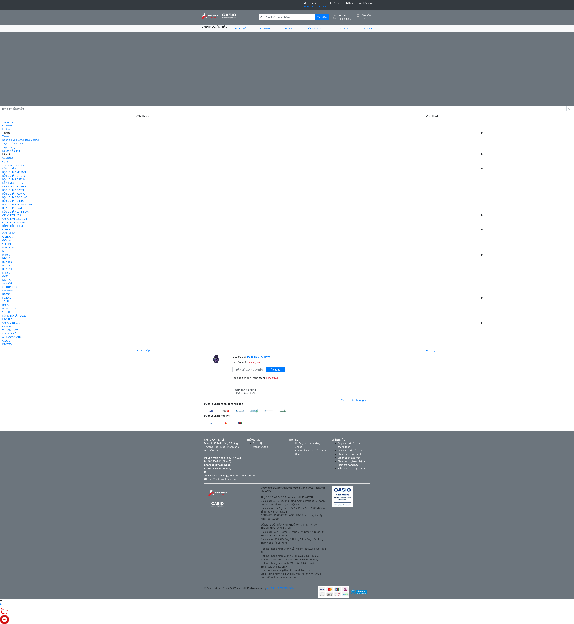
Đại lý (5, 161)
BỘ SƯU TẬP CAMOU (14, 208)
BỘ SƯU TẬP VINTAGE (14, 172)
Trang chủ (240, 28)
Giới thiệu (265, 28)
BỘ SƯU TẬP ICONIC (13, 193)
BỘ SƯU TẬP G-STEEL (14, 190)
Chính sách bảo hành (350, 454)
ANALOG (7, 283)
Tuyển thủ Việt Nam (13, 143)
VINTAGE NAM (10, 330)
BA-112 (6, 265)
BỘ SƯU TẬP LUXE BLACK (16, 211)
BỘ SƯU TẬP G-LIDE (13, 201)
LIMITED (7, 344)
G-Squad (7, 240)
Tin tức (342, 28)
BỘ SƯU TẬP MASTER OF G (17, 204)
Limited (289, 28)
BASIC (5, 305)
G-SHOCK (7, 229)
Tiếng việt (320, 6)
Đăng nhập (143, 350)
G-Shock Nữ (9, 233)
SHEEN (6, 312)
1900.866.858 (345, 19)
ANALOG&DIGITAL (12, 337)
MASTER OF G (10, 247)
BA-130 (6, 294)
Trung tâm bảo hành (13, 165)
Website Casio (260, 447)
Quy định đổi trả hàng (350, 450)
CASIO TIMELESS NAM (14, 218)
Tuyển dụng (9, 147)
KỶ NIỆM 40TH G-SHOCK (15, 183)
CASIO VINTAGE (11, 322)
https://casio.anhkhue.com (221, 479)
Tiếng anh (309, 6)
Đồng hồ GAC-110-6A (259, 356)
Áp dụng (275, 369)
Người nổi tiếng (11, 150)
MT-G (5, 251)
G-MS (5, 276)
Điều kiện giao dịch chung (352, 468)
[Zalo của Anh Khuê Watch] (4, 610)
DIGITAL (6, 279)
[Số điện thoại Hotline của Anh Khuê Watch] (1, 604)
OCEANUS (7, 326)
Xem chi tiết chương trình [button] (355, 400)
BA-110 (6, 258)
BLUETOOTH (9, 308)
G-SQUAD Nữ (9, 287)
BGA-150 (7, 261)
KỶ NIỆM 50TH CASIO (14, 186)
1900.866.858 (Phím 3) (218, 468)
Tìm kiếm (322, 17)
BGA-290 (7, 269)
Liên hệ (366, 28)
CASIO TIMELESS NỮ (13, 222)
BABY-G (6, 254)
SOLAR (6, 301)
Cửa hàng (336, 3)
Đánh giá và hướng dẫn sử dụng (20, 140)
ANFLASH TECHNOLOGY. (280, 588)
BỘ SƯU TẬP (314, 28)
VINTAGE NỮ (9, 333)
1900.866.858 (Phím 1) (218, 461)
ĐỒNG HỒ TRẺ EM (12, 226)
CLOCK (6, 340)
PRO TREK (7, 319)
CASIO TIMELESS (11, 215)
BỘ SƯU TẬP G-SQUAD (15, 197)
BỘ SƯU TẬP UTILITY (13, 175)
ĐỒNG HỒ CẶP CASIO (14, 315)
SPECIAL (6, 244)
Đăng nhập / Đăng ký (360, 3)
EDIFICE (6, 297)
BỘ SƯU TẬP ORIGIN (13, 179)
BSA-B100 (7, 290)
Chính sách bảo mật (349, 457)
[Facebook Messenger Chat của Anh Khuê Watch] (4, 619)
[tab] (245, 391)
